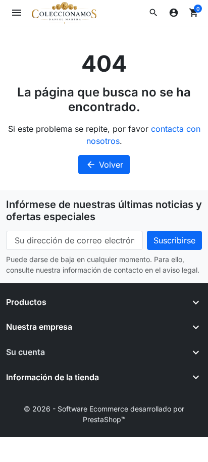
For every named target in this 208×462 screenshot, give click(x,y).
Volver (104, 165)
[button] (153, 13)
